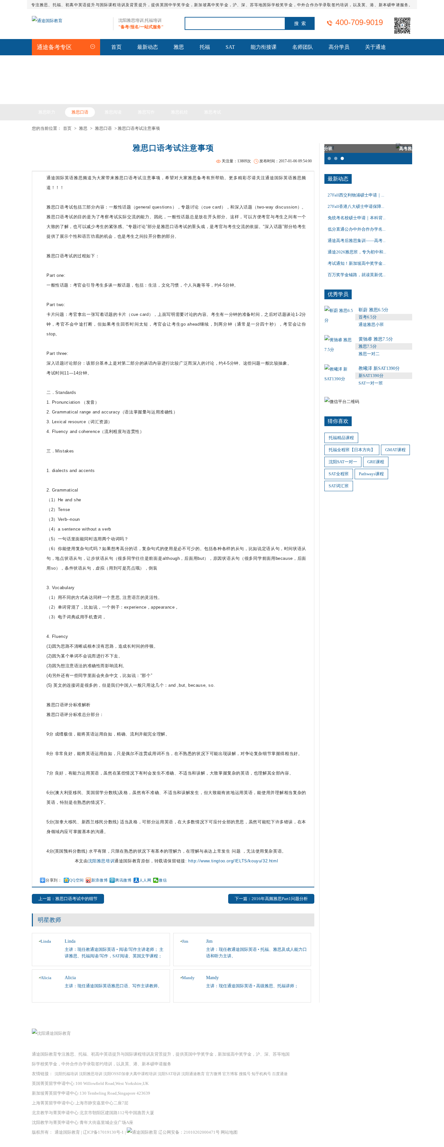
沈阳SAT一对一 (343, 461)
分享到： (54, 880)
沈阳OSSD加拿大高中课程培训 (130, 1074)
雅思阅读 (113, 112)
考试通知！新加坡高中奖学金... (356, 263)
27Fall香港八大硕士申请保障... (356, 206)
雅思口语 (80, 112)
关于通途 (375, 47)
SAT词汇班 (339, 485)
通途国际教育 (67, 1132)
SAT (230, 47)
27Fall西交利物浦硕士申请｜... (356, 195)
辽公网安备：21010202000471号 (189, 1132)
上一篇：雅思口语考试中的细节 (68, 898)
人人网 (145, 880)
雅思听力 (46, 112)
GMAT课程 (395, 449)
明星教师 (49, 920)
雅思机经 (179, 112)
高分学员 (339, 47)
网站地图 (229, 1132)
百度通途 (280, 1074)
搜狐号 (245, 1074)
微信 (163, 880)
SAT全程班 (339, 473)
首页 (116, 47)
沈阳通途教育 (193, 1074)
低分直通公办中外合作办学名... (356, 229)
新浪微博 (99, 880)
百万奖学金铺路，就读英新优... (356, 274)
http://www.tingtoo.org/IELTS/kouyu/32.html (233, 860)
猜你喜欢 (338, 421)
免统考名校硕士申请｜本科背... (356, 217)
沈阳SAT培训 (169, 1074)
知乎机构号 (261, 1074)
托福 (205, 47)
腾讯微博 (123, 880)
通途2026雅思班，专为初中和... (357, 252)
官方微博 (213, 1074)
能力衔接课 (264, 47)
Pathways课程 (371, 473)
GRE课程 (375, 461)
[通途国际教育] (47, 20)
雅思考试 (212, 112)
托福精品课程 (341, 437)
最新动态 (147, 47)
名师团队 (302, 47)
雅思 (179, 47)
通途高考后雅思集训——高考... (356, 240)
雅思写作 (146, 112)
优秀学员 (338, 294)
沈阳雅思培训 (101, 860)
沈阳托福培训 (66, 1074)
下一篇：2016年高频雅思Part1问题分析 (271, 898)
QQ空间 (76, 880)
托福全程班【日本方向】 (352, 449)
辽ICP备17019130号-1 (103, 1132)
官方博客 (230, 1074)
